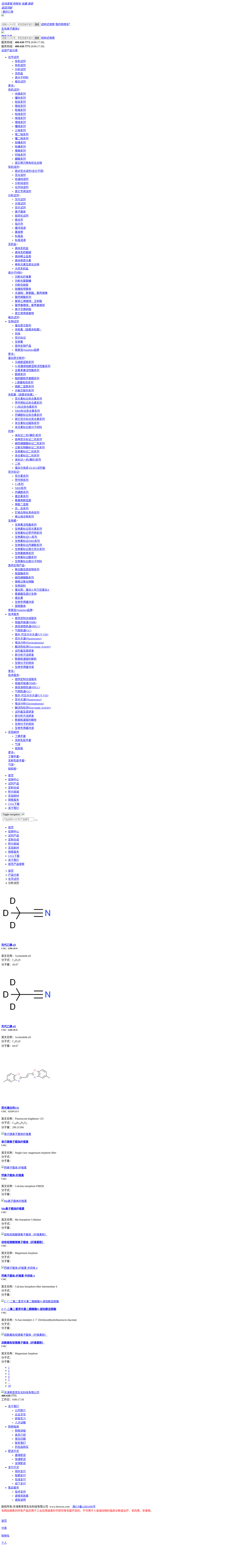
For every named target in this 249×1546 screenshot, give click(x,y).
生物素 (19, 341)
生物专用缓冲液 (24, 602)
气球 (17, 744)
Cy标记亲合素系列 (26, 406)
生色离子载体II (10, 28)
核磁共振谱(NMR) (25, 622)
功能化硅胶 (21, 284)
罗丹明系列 (21, 480)
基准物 (19, 232)
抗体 (17, 333)
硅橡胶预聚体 (23, 288)
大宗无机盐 (21, 268)
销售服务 (13, 799)
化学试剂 (13, 57)
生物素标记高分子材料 (28, 561)
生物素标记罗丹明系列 (28, 532)
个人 (4, 1542)
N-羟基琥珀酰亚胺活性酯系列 (32, 366)
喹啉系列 (20, 150)
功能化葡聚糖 (23, 280)
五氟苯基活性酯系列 (27, 370)
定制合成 (13, 787)
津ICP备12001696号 (84, 1506)
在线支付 (20, 1479)
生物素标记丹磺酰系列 (28, 545)
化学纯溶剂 (21, 187)
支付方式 (13, 1467)
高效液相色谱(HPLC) (27, 626)
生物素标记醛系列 (26, 557)
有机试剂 (20, 61)
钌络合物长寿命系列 (27, 512)
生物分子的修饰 (24, 663)
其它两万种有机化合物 (28, 162)
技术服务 (13, 614)
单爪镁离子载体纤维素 (14, 1141)
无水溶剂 (20, 175)
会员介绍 (20, 1434)
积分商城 (13, 791)
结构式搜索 (48, 24)
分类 (4, 1528)
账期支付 (20, 1475)
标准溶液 (20, 240)
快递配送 (20, 1459)
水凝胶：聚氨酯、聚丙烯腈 (31, 293)
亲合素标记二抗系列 (27, 455)
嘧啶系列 (20, 106)
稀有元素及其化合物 (27, 264)
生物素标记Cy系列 (26, 536)
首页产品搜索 (16, 864)
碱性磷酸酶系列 (24, 577)
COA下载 (13, 803)
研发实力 (20, 1418)
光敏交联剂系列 (24, 390)
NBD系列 (20, 488)
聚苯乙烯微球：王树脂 (28, 301)
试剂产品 (13, 783)
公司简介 (20, 1410)
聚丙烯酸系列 (23, 297)
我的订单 (8, 11)
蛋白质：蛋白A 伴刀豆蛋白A (32, 589)
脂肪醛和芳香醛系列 (27, 378)
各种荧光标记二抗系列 (28, 439)
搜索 (37, 24)
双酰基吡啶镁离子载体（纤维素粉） (23, 1342)
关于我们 (13, 808)
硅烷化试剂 (21, 215)
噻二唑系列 (21, 138)
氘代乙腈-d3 (8, 944)
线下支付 (20, 1483)
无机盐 (19, 73)
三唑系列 (20, 130)
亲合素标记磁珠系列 (27, 423)
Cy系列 (19, 484)
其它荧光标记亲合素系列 (30, 419)
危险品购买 (21, 1447)
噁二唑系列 (21, 134)
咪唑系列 (20, 118)
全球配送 (20, 1463)
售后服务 (13, 1487)
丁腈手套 (20, 736)
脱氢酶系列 (21, 573)
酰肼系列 (20, 374)
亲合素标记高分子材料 (28, 427)
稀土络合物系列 (24, 516)
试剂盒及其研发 (24, 650)
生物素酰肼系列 (24, 553)
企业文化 (20, 1414)
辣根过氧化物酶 (24, 581)
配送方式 (13, 1451)
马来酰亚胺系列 (24, 362)
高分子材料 (21, 77)
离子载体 (20, 211)
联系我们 (20, 1442)
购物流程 (20, 1430)
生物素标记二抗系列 (27, 451)
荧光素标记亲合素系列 (28, 398)
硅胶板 (19, 748)
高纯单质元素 (23, 260)
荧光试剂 (20, 207)
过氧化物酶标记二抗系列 (30, 447)
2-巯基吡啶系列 (24, 382)
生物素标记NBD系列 (27, 541)
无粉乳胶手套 (23, 740)
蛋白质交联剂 (23, 325)
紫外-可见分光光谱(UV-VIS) (31, 634)
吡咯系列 (20, 110)
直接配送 (20, 1455)
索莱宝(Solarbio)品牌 (27, 349)
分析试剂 (20, 69)
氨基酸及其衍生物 (26, 593)
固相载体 (20, 606)
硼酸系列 (20, 158)
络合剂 (19, 219)
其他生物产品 (23, 345)
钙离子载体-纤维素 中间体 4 (18, 1275)
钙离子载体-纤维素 (12, 1175)
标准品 (19, 236)
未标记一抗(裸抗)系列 (28, 459)
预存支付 (20, 1471)
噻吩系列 (20, 97)
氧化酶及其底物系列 (27, 569)
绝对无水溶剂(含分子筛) (29, 171)
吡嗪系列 (20, 146)
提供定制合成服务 (26, 618)
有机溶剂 (20, 65)
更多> (11, 85)
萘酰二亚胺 (21, 504)
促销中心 (13, 779)
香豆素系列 (21, 496)
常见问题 (20, 1438)
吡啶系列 (20, 101)
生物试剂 (13, 321)
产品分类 (13, 874)
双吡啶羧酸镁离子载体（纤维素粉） (23, 1242)
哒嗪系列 (20, 142)
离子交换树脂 (23, 309)
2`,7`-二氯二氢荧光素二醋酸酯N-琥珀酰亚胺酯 (28, 1309)
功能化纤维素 (23, 276)
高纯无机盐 (21, 248)
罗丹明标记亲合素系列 (28, 402)
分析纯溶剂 (21, 183)
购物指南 (13, 1426)
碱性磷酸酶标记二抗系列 (30, 443)
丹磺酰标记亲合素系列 (28, 415)
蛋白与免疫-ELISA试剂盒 (30, 467)
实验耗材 (13, 732)
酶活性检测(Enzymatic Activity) (33, 646)
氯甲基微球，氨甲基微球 (30, 305)
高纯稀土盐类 (23, 256)
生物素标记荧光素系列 (28, 528)
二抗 (17, 463)
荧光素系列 (21, 476)
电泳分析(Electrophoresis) (29, 642)
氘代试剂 (20, 199)
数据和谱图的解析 (26, 658)
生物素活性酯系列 (26, 524)
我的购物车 (62, 24)
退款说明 (20, 1499)
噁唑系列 (20, 122)
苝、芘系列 (21, 508)
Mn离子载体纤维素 (12, 1208)
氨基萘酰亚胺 (23, 500)
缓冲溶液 (20, 227)
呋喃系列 (20, 93)
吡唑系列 (20, 114)
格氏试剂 (20, 81)
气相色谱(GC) (23, 630)
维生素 (19, 597)
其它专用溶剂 (23, 191)
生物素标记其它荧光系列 (30, 549)
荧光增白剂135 (10, 1107)
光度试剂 (20, 203)
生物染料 (20, 585)
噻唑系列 (20, 126)
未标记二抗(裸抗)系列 (28, 435)
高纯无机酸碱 (23, 252)
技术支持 (20, 1491)
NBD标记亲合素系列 (27, 410)
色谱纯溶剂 (21, 179)
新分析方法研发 (24, 654)
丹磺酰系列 (21, 492)
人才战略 (20, 1422)
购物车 (5, 1535)
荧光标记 (20, 337)
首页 (11, 775)
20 (9, 1385)
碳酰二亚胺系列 (24, 386)
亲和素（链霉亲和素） (28, 329)
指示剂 (19, 223)
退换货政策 (21, 1495)
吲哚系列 (20, 154)
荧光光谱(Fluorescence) (28, 638)
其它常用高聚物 (24, 313)
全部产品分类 (9, 50)
